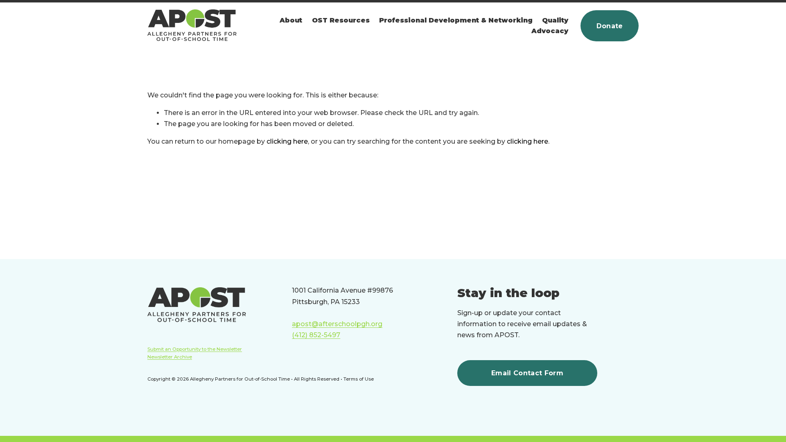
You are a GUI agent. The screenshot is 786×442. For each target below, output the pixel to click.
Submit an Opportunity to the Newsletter (194, 349)
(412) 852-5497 (316, 335)
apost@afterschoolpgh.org (337, 324)
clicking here (287, 141)
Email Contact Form (527, 373)
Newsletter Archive (169, 357)
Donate (609, 26)
